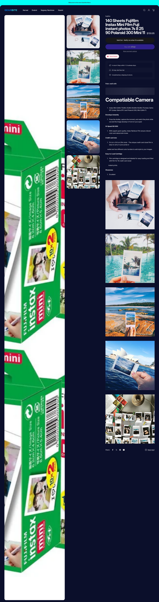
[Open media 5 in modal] (83, 137)
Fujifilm (107, 16)
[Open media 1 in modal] (34, 307)
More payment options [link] (130, 51)
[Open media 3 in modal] (83, 66)
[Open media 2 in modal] (83, 31)
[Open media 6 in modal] (83, 172)
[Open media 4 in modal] (83, 101)
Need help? (151, 450)
